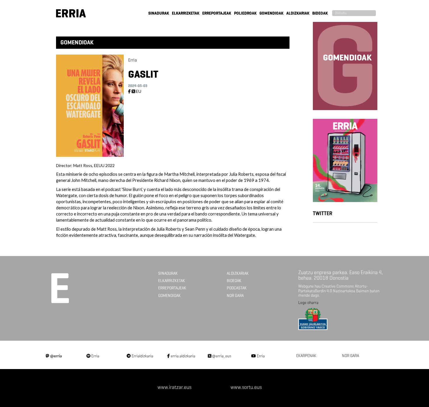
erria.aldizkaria (182, 356)
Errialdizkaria (142, 356)
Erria (94, 356)
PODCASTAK (237, 288)
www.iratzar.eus (174, 387)
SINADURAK (158, 13)
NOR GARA (235, 295)
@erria (55, 355)
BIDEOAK (320, 13)
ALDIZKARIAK (297, 13)
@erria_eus (221, 356)
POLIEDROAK (245, 13)
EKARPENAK (306, 355)
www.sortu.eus (246, 387)
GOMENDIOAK (271, 13)
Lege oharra (308, 302)
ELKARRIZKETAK (185, 13)
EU (138, 91)
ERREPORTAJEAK (216, 13)
